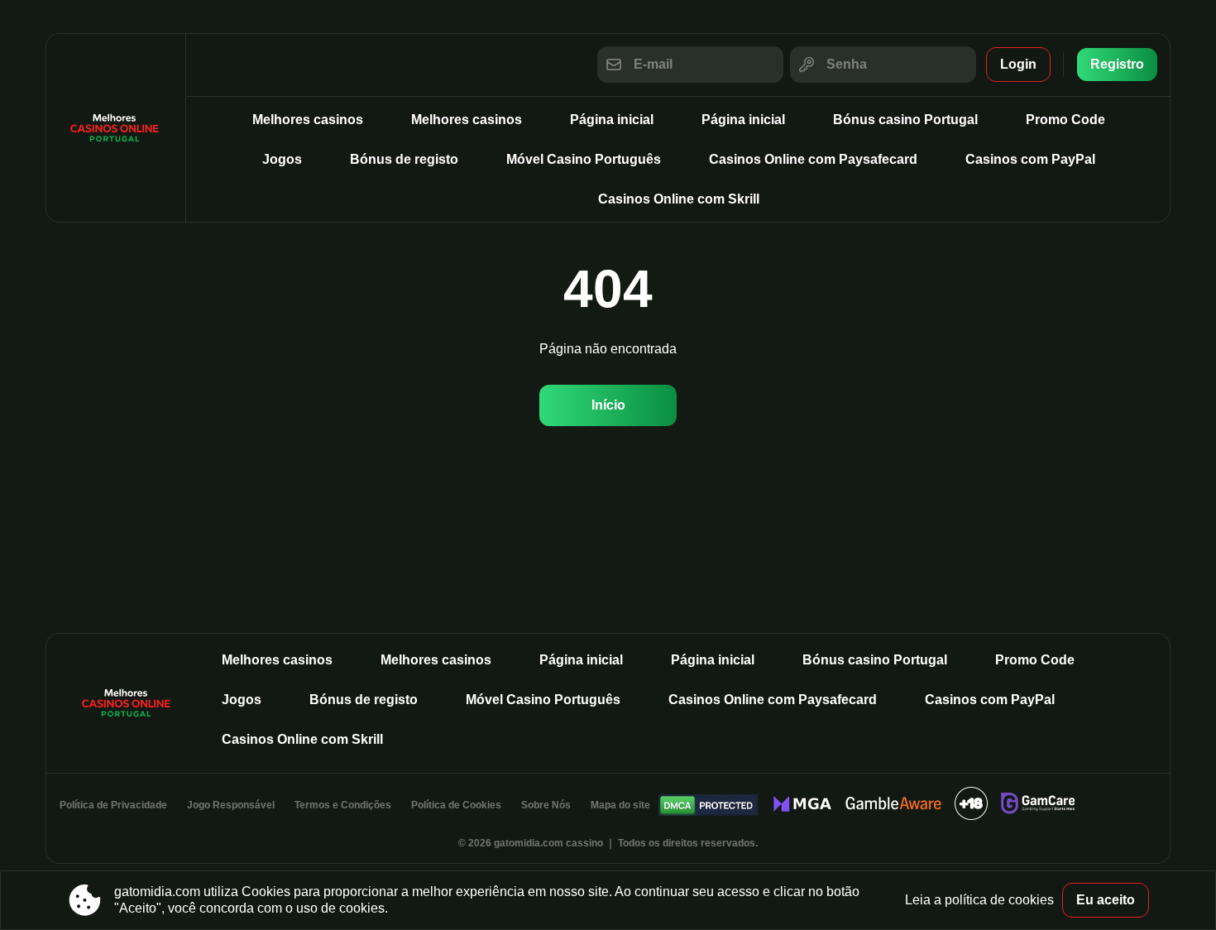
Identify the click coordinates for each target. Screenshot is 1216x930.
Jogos (282, 159)
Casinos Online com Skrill (678, 199)
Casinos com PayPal (1030, 159)
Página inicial (611, 120)
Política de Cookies (456, 805)
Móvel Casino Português (583, 159)
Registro (1117, 64)
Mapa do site (620, 805)
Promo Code (1065, 120)
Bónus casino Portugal (905, 120)
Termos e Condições (342, 805)
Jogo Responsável (231, 805)
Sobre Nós (546, 805)
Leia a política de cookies (979, 900)
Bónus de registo (404, 159)
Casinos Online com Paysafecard (813, 159)
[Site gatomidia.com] (115, 128)
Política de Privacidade (113, 805)
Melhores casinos (307, 120)
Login (1018, 64)
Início (608, 405)
